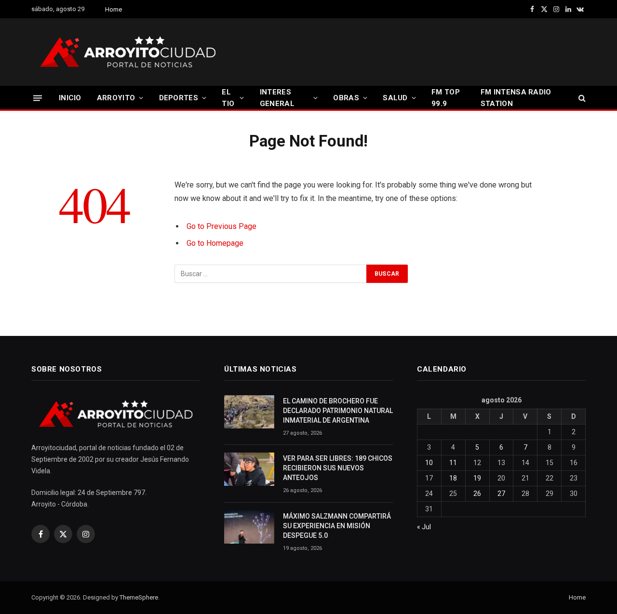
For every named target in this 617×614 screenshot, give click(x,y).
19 (477, 478)
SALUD (395, 97)
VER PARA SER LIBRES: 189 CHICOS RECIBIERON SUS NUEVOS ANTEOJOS (337, 467)
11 (453, 463)
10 (429, 463)
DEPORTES (178, 97)
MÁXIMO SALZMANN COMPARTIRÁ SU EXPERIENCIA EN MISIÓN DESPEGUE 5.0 (337, 525)
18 (453, 478)
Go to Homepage (215, 243)
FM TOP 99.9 (445, 98)
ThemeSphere (139, 597)
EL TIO (228, 98)
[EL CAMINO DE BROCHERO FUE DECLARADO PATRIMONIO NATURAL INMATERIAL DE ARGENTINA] (249, 411)
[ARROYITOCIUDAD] (127, 52)
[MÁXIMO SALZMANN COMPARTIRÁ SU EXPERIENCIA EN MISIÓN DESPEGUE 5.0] (249, 527)
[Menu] (37, 97)
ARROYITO (116, 97)
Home (113, 9)
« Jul (424, 527)
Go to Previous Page (221, 226)
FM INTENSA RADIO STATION (516, 98)
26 (477, 493)
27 (501, 493)
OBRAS (346, 97)
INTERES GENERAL (277, 98)
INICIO (70, 97)
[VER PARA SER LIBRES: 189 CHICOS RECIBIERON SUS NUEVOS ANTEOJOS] (249, 469)
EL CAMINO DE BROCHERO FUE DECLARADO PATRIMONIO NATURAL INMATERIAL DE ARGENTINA (338, 410)
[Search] (581, 98)
